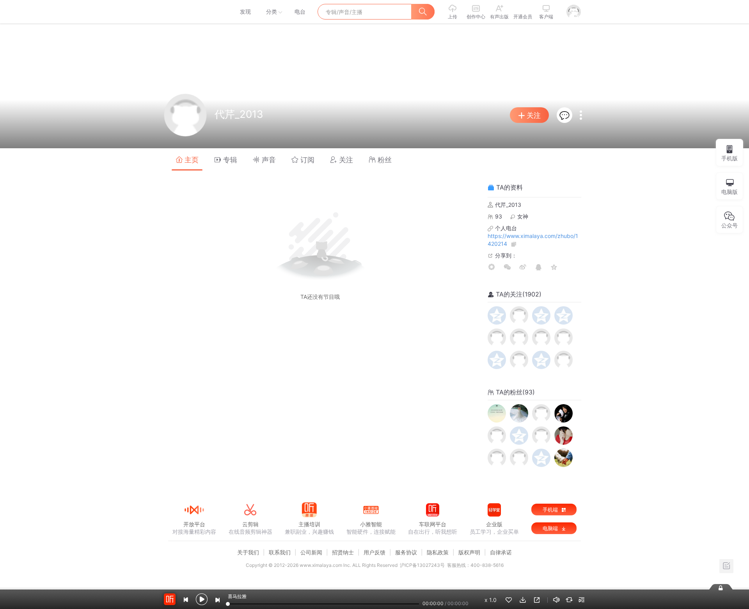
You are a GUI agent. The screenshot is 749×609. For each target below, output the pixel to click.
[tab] (187, 159)
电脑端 (551, 528)
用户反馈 (374, 552)
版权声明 (469, 552)
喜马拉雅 (194, 11)
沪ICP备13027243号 (422, 565)
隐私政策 (438, 552)
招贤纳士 (343, 552)
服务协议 (406, 552)
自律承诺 (501, 552)
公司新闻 (311, 552)
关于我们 (248, 552)
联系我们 (280, 552)
